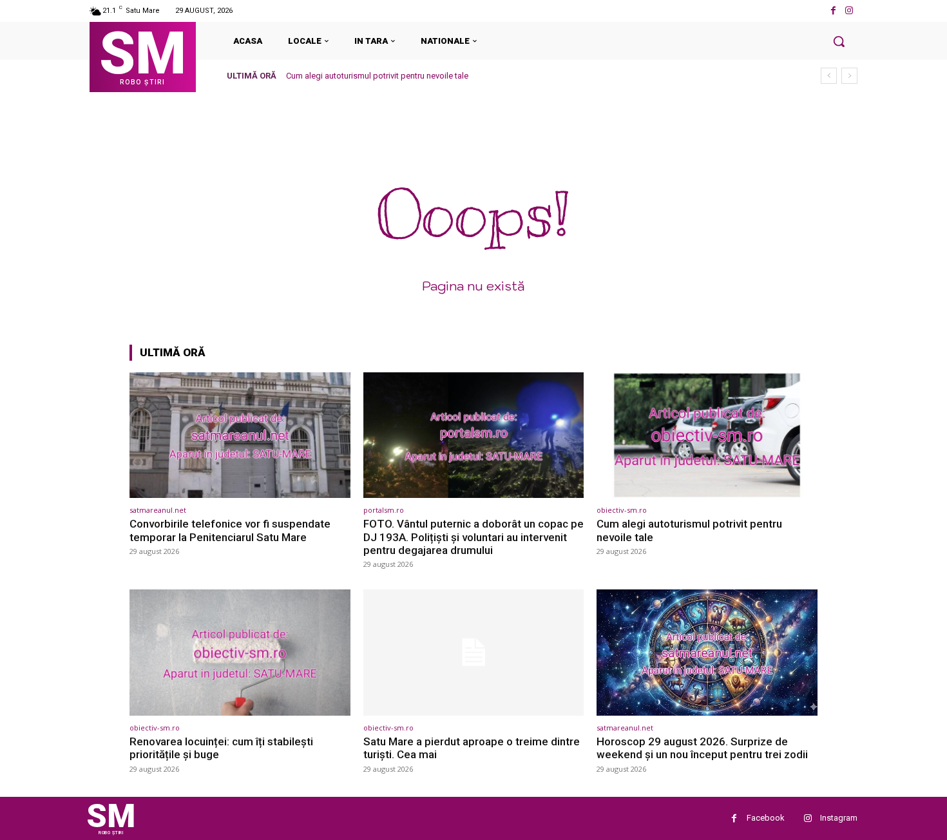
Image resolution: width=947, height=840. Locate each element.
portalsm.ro (383, 509)
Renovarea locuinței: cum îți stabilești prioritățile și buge (221, 748)
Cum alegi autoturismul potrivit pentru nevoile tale (377, 76)
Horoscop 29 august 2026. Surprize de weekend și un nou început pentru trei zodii (702, 748)
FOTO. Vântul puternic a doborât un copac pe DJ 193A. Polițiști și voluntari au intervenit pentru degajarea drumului (473, 537)
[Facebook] (833, 11)
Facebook (766, 818)
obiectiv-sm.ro (622, 509)
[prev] (829, 76)
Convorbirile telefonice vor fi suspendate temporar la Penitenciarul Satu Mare (229, 530)
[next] (849, 76)
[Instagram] (849, 11)
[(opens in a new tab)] (239, 435)
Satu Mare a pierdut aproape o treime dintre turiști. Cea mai (471, 748)
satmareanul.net (157, 509)
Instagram (838, 818)
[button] (838, 41)
